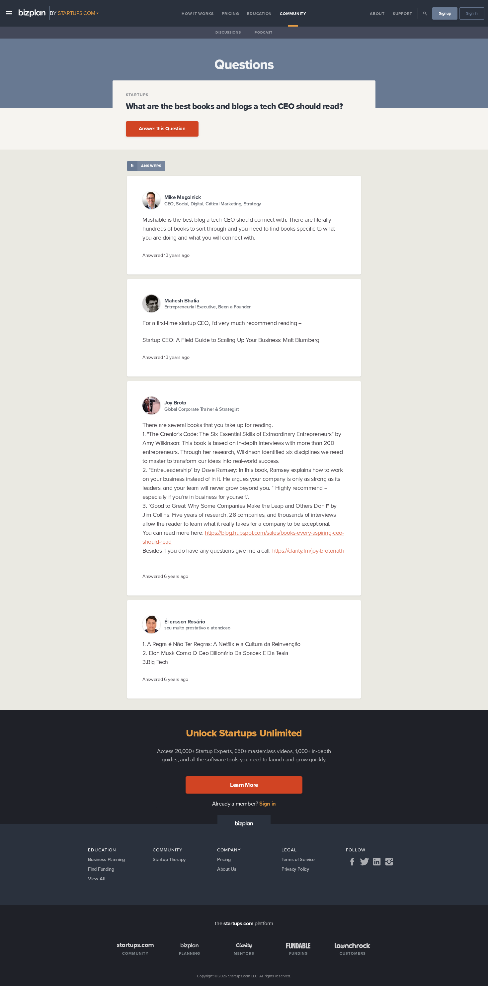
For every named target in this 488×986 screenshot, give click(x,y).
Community (293, 14)
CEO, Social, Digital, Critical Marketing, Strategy (212, 204)
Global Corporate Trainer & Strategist (201, 409)
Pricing (230, 14)
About (377, 14)
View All (96, 878)
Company (229, 849)
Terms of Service (298, 859)
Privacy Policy (295, 869)
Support (402, 14)
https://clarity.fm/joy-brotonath (308, 550)
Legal (289, 849)
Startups (137, 95)
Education (259, 14)
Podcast (264, 32)
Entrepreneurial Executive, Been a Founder (207, 307)
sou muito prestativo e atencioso (197, 628)
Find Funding (101, 869)
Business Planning (106, 859)
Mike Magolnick (182, 197)
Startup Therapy (169, 859)
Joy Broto (175, 402)
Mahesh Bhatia (181, 300)
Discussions (228, 32)
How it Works (198, 14)
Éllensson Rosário (184, 621)
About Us (226, 869)
